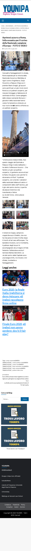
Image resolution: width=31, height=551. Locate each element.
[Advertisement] (15, 534)
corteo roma (15, 364)
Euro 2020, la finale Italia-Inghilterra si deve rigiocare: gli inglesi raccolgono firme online (13, 296)
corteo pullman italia (18, 362)
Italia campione (16, 368)
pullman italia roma (17, 370)
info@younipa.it (7, 470)
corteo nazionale (10, 360)
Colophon (9, 507)
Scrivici (22, 507)
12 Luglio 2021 (13, 48)
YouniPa (6, 48)
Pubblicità (16, 505)
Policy (23, 505)
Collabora (8, 505)
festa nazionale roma (18, 366)
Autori (16, 507)
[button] (4, 20)
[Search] (28, 20)
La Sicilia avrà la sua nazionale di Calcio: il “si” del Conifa (16, 383)
